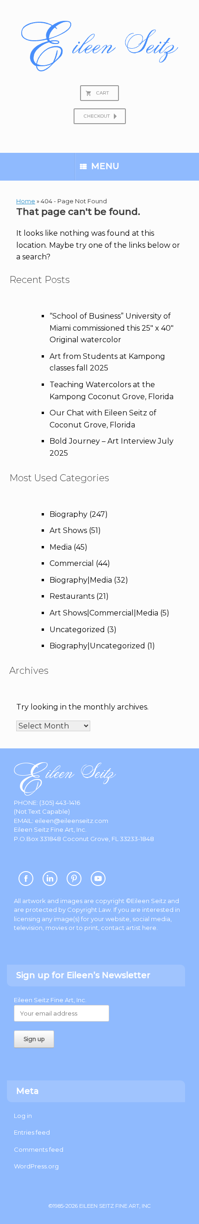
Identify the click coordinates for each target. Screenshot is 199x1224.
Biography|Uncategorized (97, 645)
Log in (23, 1115)
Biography (68, 514)
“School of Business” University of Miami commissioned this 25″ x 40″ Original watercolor (112, 328)
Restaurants (72, 596)
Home (25, 201)
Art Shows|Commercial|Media (104, 613)
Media (61, 547)
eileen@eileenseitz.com (71, 820)
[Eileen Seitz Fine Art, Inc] (99, 46)
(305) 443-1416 (59, 802)
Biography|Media (81, 580)
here (149, 927)
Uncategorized (77, 629)
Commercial (72, 563)
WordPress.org (36, 1166)
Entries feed (32, 1132)
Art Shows (68, 530)
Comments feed (38, 1149)
